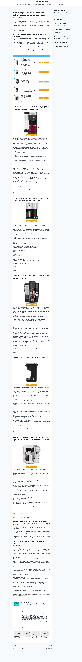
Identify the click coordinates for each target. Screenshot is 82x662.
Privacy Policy (57, 4)
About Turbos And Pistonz (25, 4)
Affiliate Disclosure (49, 4)
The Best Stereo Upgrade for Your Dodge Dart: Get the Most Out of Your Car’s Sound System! (62, 31)
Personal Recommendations (38, 4)
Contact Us (63, 4)
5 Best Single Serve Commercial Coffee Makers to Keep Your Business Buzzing (21, 647)
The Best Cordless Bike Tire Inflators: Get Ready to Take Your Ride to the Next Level (61, 14)
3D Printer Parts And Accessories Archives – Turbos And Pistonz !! (17, 637)
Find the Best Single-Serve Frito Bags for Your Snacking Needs (42, 647)
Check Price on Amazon (44, 62)
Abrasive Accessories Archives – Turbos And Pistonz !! (35, 637)
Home (18, 4)
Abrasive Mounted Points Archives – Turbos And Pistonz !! (44, 637)
